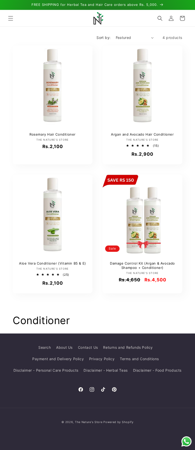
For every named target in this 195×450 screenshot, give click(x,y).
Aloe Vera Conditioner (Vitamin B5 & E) (52, 263)
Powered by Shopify (118, 422)
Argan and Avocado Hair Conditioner (142, 134)
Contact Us (88, 347)
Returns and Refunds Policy (128, 347)
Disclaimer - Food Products (157, 370)
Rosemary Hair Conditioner (52, 134)
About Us (64, 347)
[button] (10, 18)
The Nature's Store (89, 422)
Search (44, 347)
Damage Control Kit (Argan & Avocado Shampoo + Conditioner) (142, 265)
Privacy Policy (102, 359)
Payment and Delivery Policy (58, 359)
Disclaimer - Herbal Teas (105, 370)
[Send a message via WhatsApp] (186, 441)
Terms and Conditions (139, 359)
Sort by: (103, 37)
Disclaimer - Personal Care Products (45, 370)
